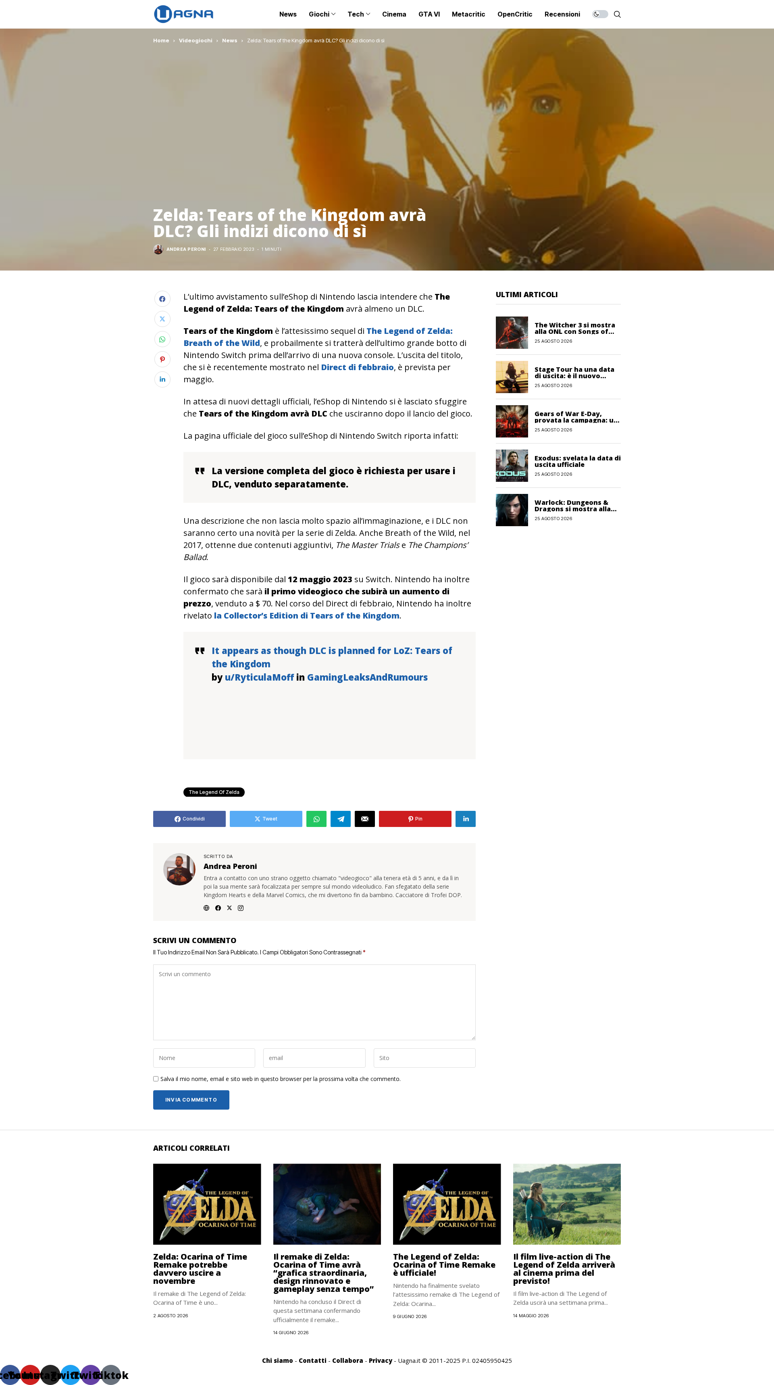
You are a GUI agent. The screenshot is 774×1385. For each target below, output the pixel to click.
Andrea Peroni (186, 249)
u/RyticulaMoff (259, 677)
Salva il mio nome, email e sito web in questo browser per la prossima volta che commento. (280, 1079)
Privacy (380, 1360)
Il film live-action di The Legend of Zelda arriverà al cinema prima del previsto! (564, 1268)
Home (161, 40)
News (229, 40)
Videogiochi (195, 40)
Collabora (347, 1360)
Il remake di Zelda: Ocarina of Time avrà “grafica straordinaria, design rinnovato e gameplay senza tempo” (323, 1272)
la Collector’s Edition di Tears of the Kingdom (305, 615)
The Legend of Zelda (214, 792)
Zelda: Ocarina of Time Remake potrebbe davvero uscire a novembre (200, 1268)
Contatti (313, 1360)
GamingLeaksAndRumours (367, 677)
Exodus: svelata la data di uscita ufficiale (578, 461)
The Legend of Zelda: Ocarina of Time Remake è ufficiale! (444, 1264)
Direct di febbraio (356, 367)
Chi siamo (277, 1360)
